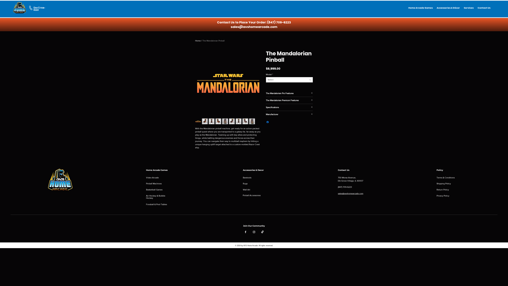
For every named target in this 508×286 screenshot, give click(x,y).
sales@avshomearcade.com (254, 27)
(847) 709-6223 (279, 22)
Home (198, 41)
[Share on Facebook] (267, 122)
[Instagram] (254, 232)
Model (269, 74)
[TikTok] (262, 232)
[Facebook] (245, 232)
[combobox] (289, 79)
